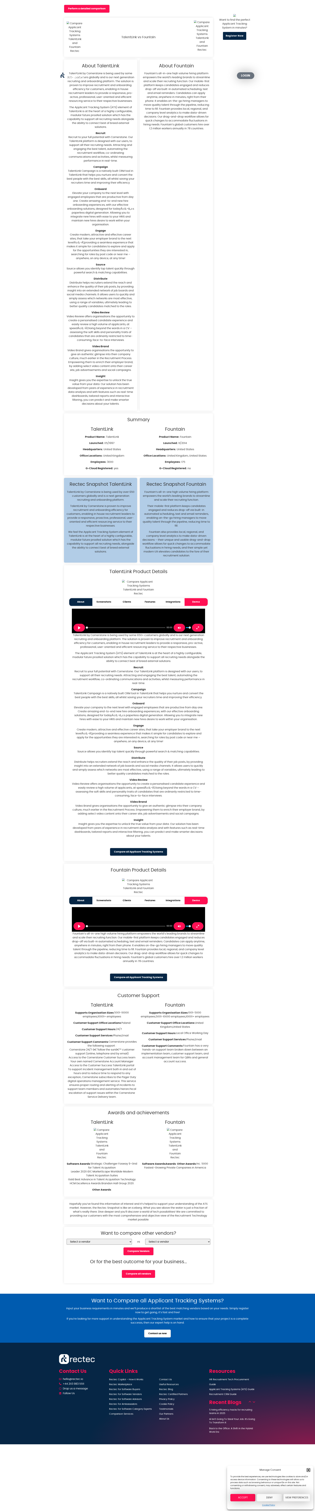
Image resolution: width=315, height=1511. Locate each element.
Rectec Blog (166, 1389)
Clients (127, 602)
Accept (243, 1497)
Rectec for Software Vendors (125, 1394)
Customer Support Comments (87, 1042)
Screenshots (103, 602)
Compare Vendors (138, 1251)
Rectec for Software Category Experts (130, 1409)
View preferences (296, 1497)
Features (150, 602)
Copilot (123, 75)
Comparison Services (121, 1414)
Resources (173, 75)
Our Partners (202, 75)
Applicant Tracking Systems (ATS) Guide (231, 1389)
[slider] (125, 627)
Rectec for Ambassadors (123, 1404)
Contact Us (165, 1379)
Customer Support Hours (99, 1029)
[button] (308, 1470)
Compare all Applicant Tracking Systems (138, 852)
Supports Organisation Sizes (94, 1012)
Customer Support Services (94, 1035)
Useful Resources (169, 1384)
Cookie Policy (268, 1505)
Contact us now (157, 1333)
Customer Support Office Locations (97, 1023)
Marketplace (149, 75)
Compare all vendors (138, 1274)
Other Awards (101, 1189)
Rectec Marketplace (120, 1384)
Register (224, 75)
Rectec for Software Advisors (125, 1399)
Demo (196, 602)
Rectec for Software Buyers (124, 1389)
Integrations (173, 602)
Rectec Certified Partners (173, 1394)
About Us (164, 1419)
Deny (269, 1497)
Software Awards (78, 1164)
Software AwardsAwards (159, 1164)
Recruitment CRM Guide (223, 1394)
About (80, 602)
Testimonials (166, 1409)
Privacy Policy (167, 1399)
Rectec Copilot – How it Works (126, 1379)
